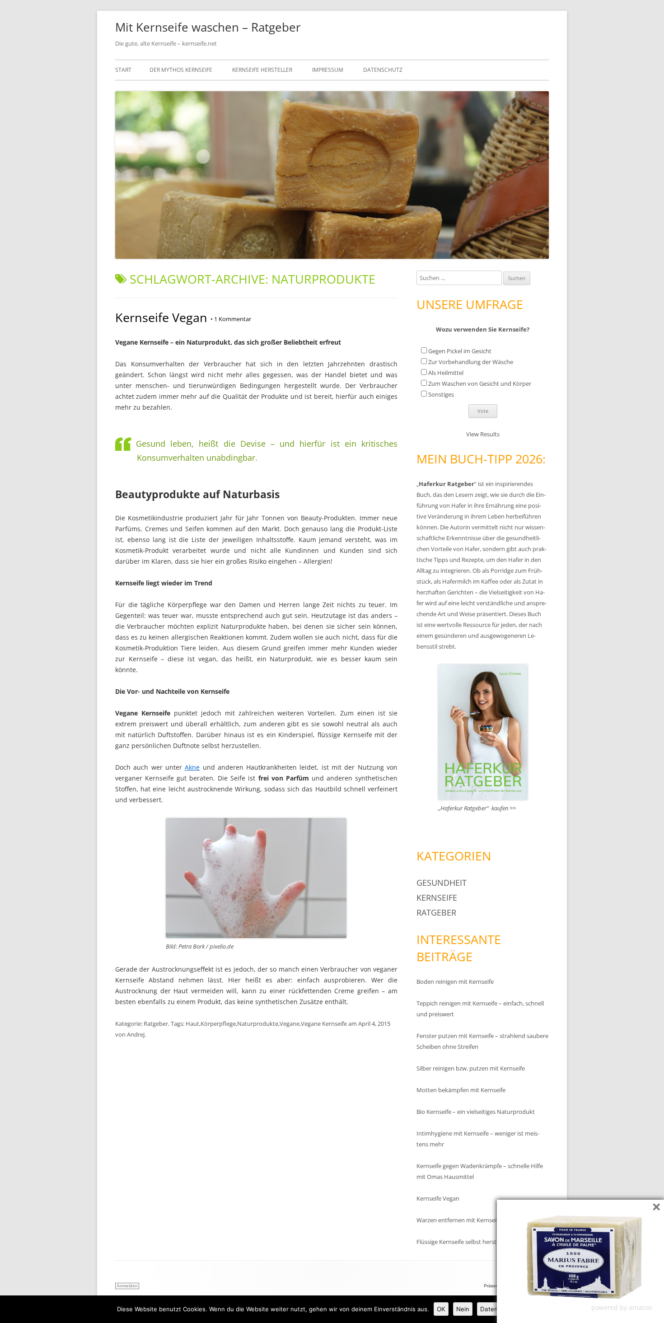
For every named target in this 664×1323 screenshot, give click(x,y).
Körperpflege (218, 1023)
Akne (192, 767)
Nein (462, 1309)
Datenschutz (382, 70)
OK (441, 1309)
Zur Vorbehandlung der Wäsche (470, 362)
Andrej (136, 1034)
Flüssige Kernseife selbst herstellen (462, 1242)
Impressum (327, 70)
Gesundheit (441, 882)
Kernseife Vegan (161, 317)
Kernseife (436, 897)
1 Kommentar (230, 319)
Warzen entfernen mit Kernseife (458, 1220)
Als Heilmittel (445, 373)
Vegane (289, 1023)
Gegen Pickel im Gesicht (459, 351)
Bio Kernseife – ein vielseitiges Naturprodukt (475, 1112)
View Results (483, 434)
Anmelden (127, 1285)
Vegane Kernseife (324, 1023)
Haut (192, 1023)
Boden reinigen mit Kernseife (455, 981)
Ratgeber (156, 1023)
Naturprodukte (257, 1023)
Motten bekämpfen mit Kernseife (460, 1090)
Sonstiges (441, 394)
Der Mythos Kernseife (181, 70)
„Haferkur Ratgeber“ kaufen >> (477, 808)
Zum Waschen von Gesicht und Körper (479, 383)
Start (123, 70)
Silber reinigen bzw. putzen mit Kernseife (470, 1068)
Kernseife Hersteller (262, 70)
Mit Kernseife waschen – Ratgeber (208, 27)
